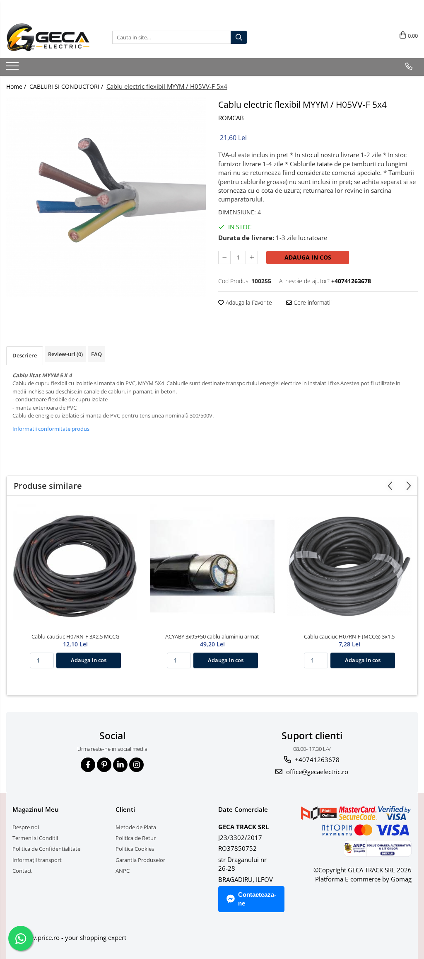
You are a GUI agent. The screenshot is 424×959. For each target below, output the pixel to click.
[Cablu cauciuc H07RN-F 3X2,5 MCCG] (75, 566)
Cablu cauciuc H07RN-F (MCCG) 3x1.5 (349, 636)
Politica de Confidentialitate (46, 848)
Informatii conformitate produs (50, 428)
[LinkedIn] (120, 764)
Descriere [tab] (24, 355)
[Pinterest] (104, 764)
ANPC (123, 870)
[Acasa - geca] (53, 37)
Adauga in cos (307, 257)
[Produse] (13, 68)
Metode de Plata (136, 827)
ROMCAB (231, 118)
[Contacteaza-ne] (409, 66)
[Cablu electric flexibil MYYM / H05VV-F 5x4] (106, 197)
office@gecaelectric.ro (316, 771)
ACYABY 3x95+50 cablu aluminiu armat (212, 636)
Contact (22, 870)
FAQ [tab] (96, 354)
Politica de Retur (136, 838)
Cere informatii (312, 302)
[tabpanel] (106, 197)
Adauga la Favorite (248, 302)
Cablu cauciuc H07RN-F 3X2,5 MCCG (75, 636)
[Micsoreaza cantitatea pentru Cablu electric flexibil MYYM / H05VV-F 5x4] (224, 257)
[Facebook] (88, 764)
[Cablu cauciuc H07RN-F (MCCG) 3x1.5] (349, 566)
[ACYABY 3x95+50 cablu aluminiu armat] (212, 566)
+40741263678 (316, 759)
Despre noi (25, 827)
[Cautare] (239, 37)
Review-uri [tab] (65, 354)
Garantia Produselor (140, 860)
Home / (17, 86)
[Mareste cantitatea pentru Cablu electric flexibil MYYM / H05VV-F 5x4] (252, 257)
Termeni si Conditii (35, 838)
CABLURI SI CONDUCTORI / (67, 86)
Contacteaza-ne (257, 899)
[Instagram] (136, 764)
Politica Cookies (135, 848)
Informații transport (37, 860)
